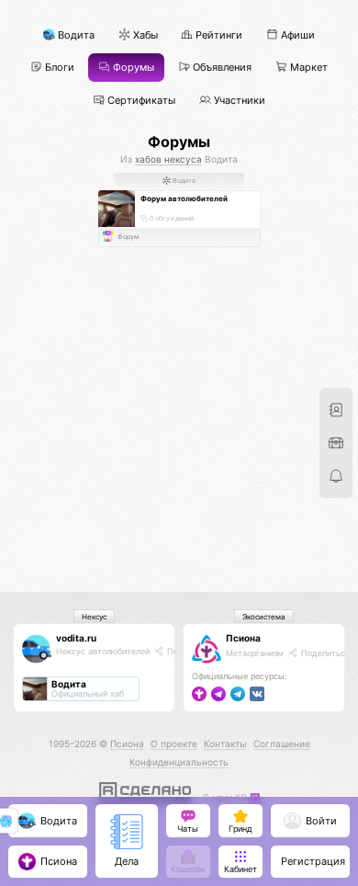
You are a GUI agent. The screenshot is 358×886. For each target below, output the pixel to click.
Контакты (225, 743)
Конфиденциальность (179, 761)
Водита (75, 35)
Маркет (307, 68)
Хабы (144, 35)
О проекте (174, 743)
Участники (238, 100)
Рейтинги (217, 35)
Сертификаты (140, 100)
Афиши (296, 35)
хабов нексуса (168, 159)
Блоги (58, 68)
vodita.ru (76, 637)
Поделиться (324, 653)
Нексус (94, 616)
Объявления (221, 68)
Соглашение (281, 743)
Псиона (243, 637)
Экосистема (263, 616)
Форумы (132, 68)
